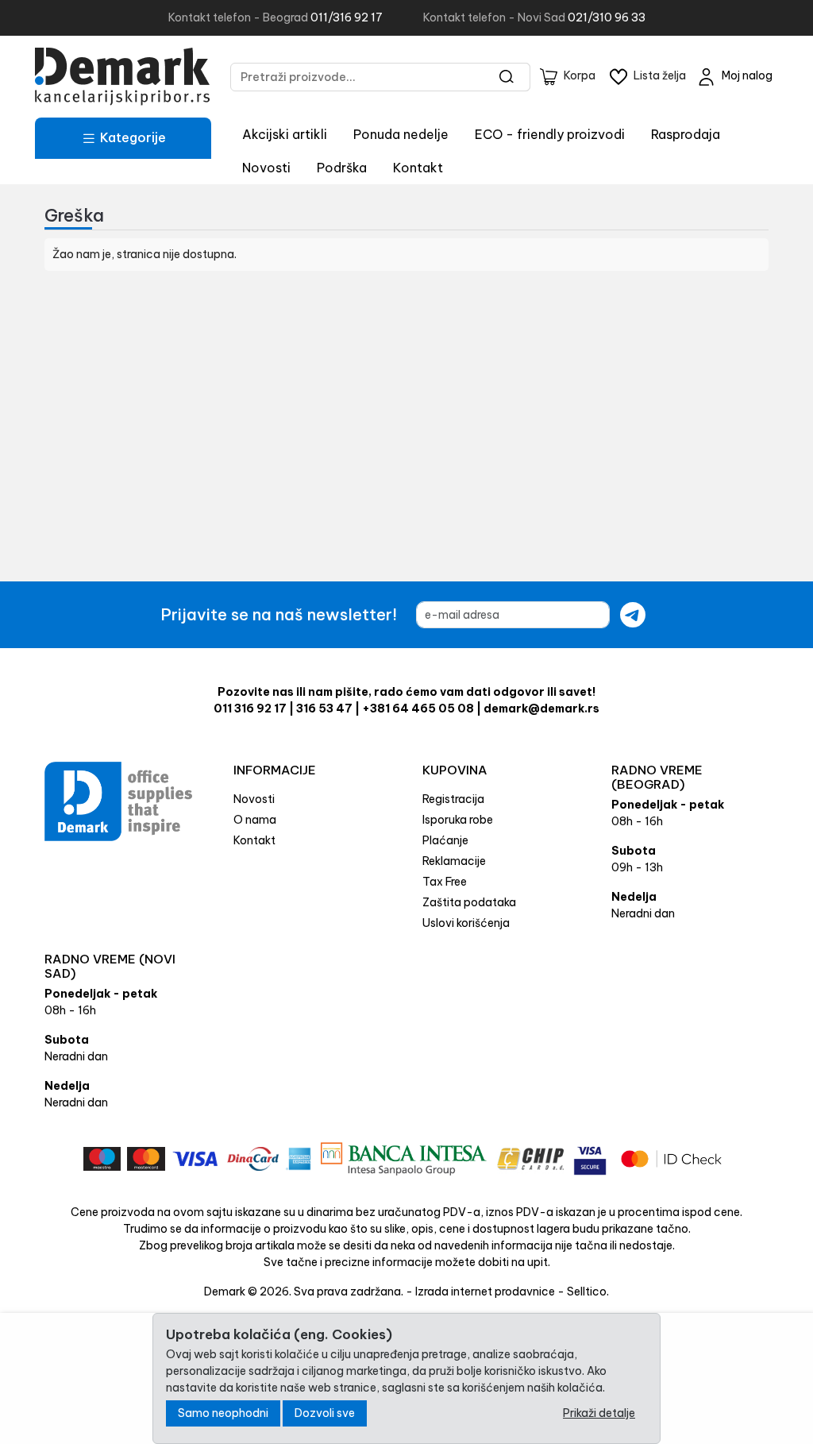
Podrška (342, 168)
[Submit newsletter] (632, 614)
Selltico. (588, 1291)
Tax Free (444, 882)
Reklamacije (454, 861)
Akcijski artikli (284, 134)
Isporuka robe (457, 820)
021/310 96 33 (606, 17)
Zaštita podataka (469, 902)
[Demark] (122, 77)
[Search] (507, 77)
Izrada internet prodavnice (485, 1291)
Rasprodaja (685, 134)
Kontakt (418, 168)
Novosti (266, 168)
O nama (254, 820)
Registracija (453, 799)
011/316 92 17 (346, 17)
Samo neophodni (223, 1413)
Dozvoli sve (325, 1413)
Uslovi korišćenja (466, 923)
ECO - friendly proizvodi (550, 134)
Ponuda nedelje (401, 134)
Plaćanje (445, 840)
